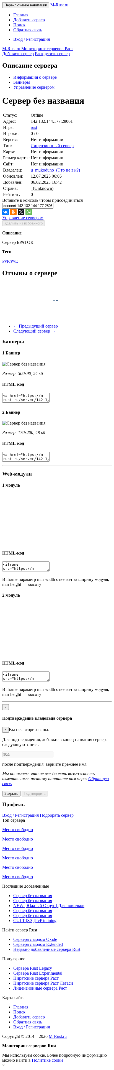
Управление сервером (34, 87)
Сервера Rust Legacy (32, 968)
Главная (20, 14)
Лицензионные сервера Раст (40, 988)
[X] (21, 212)
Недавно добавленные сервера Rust (46, 949)
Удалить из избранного (23, 223)
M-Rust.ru (59, 4)
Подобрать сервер (57, 815)
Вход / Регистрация (31, 39)
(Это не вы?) (68, 170)
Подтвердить (35, 793)
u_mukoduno (42, 170)
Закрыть (11, 793)
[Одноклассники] (13, 212)
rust (34, 127)
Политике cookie (47, 1060)
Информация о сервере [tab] (35, 77)
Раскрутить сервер (52, 53)
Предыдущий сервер (35, 326)
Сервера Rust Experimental (37, 973)
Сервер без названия (32, 895)
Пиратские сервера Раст (36, 978)
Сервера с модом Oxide (35, 939)
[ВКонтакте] (5, 212)
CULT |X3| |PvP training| (35, 920)
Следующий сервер (34, 331)
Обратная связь (27, 29)
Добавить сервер (29, 19)
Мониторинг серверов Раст (37, 48)
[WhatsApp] (28, 212)
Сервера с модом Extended (38, 944)
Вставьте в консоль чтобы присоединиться (42, 200)
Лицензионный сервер (52, 145)
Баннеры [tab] (21, 82)
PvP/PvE (10, 261)
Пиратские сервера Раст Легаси (43, 983)
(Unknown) (42, 188)
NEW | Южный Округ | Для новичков (48, 905)
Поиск (19, 24)
